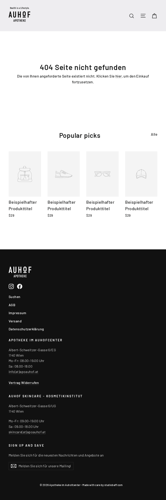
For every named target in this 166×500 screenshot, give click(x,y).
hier (118, 76)
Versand (15, 321)
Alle (154, 134)
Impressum (17, 313)
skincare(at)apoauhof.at (27, 432)
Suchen (15, 297)
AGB (12, 305)
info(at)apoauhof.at (23, 372)
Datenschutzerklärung (26, 329)
